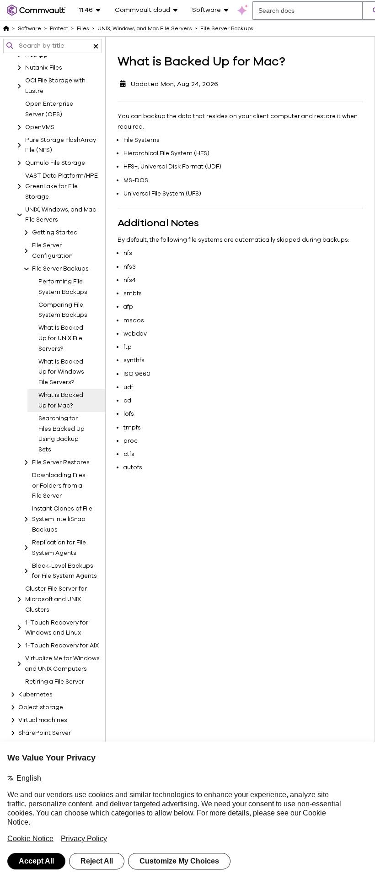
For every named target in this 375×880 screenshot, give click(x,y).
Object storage (40, 707)
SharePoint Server (44, 733)
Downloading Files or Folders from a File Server (59, 485)
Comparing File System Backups (62, 310)
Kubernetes (35, 694)
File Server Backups (60, 269)
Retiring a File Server (54, 682)
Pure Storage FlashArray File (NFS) (60, 145)
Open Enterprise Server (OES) (49, 109)
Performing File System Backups (62, 286)
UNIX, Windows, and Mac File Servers (60, 215)
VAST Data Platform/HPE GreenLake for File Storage (61, 186)
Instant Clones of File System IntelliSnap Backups (62, 519)
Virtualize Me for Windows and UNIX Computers (62, 663)
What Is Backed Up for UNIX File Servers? (60, 338)
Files (83, 28)
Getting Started (55, 232)
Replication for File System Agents (59, 547)
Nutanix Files (43, 68)
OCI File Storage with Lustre (55, 85)
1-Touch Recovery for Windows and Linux (56, 628)
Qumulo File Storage (55, 163)
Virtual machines (42, 720)
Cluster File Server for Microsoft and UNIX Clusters (56, 599)
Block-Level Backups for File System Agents (64, 571)
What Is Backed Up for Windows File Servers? (61, 372)
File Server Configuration (52, 250)
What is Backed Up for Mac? (60, 400)
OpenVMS (39, 127)
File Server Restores (61, 462)
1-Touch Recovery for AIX (62, 645)
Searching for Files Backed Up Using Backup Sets (61, 434)
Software (29, 28)
